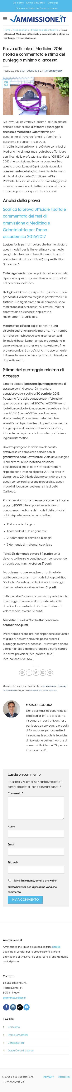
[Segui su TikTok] (20, 1007)
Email (11, 844)
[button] (5, 18)
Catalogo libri (16, 1042)
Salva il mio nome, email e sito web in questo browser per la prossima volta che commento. (32, 886)
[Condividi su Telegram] (50, 672)
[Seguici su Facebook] (6, 1007)
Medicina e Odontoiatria (45, 30)
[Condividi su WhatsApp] (22, 672)
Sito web (13, 862)
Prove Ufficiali (50, 690)
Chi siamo (18, 3)
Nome (11, 826)
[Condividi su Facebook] (29, 672)
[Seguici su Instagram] (13, 1007)
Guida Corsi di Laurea (21, 1050)
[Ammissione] (38, 18)
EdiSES (56, 946)
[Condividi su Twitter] (36, 672)
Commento (15, 793)
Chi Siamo (14, 1027)
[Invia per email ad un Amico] (43, 672)
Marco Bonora (53, 71)
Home (7, 30)
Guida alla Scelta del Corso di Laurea (37, 8)
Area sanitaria (21, 30)
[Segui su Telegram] (26, 1007)
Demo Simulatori (35, 3)
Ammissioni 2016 (35, 690)
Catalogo (53, 3)
